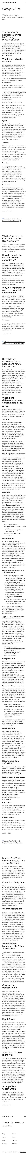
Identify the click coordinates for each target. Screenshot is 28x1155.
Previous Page (7, 1116)
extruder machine (7, 55)
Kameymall (13, 976)
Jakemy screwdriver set (11, 244)
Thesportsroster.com (9, 2)
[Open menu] (25, 2)
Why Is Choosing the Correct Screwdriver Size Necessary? (12, 238)
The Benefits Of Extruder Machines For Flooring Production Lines (11, 36)
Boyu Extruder (21, 207)
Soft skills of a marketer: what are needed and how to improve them (12, 363)
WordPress (23, 1152)
